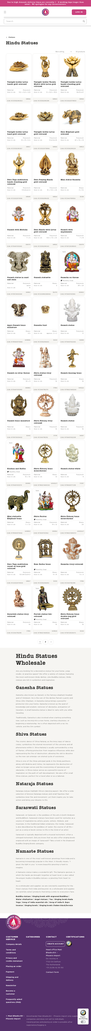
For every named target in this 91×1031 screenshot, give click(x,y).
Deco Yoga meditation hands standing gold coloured (17, 182)
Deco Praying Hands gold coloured (43, 181)
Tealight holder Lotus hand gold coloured (17, 133)
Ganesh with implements (67, 231)
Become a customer (10, 992)
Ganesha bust (40, 325)
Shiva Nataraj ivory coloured (43, 422)
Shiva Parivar (40, 516)
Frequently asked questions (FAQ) (14, 1001)
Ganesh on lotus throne (18, 373)
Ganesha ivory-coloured (72, 564)
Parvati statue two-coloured (43, 615)
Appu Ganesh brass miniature (16, 326)
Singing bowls (31, 905)
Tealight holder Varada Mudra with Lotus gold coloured (45, 84)
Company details (14, 944)
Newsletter (11, 985)
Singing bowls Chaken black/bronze (56, 905)
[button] (5, 12)
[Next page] (51, 641)
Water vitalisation (24, 899)
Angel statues (41, 899)
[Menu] (87, 1010)
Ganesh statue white (70, 469)
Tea (51, 899)
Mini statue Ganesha (70, 180)
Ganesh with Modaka (17, 230)
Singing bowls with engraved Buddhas (50, 896)
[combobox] (45, 21)
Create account (55, 944)
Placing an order (13, 966)
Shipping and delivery (12, 978)
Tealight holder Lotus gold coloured (44, 133)
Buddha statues (23, 896)
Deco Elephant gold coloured (70, 133)
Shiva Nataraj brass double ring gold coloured (70, 616)
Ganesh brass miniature (18, 421)
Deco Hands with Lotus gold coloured (45, 231)
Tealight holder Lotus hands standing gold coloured (71, 84)
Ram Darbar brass (42, 564)
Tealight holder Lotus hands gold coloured (17, 83)
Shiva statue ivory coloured (42, 374)
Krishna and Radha (16, 469)
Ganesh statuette (42, 277)
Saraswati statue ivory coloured (18, 615)
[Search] (83, 21)
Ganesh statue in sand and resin (18, 278)
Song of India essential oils (35, 902)
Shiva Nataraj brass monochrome (43, 470)
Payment (10, 972)
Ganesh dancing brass (71, 373)
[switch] (83, 1021)
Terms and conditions (11, 951)
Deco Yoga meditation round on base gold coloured (17, 566)
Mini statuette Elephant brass (14, 517)
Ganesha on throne (70, 277)
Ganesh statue (67, 325)
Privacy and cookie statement (14, 959)
